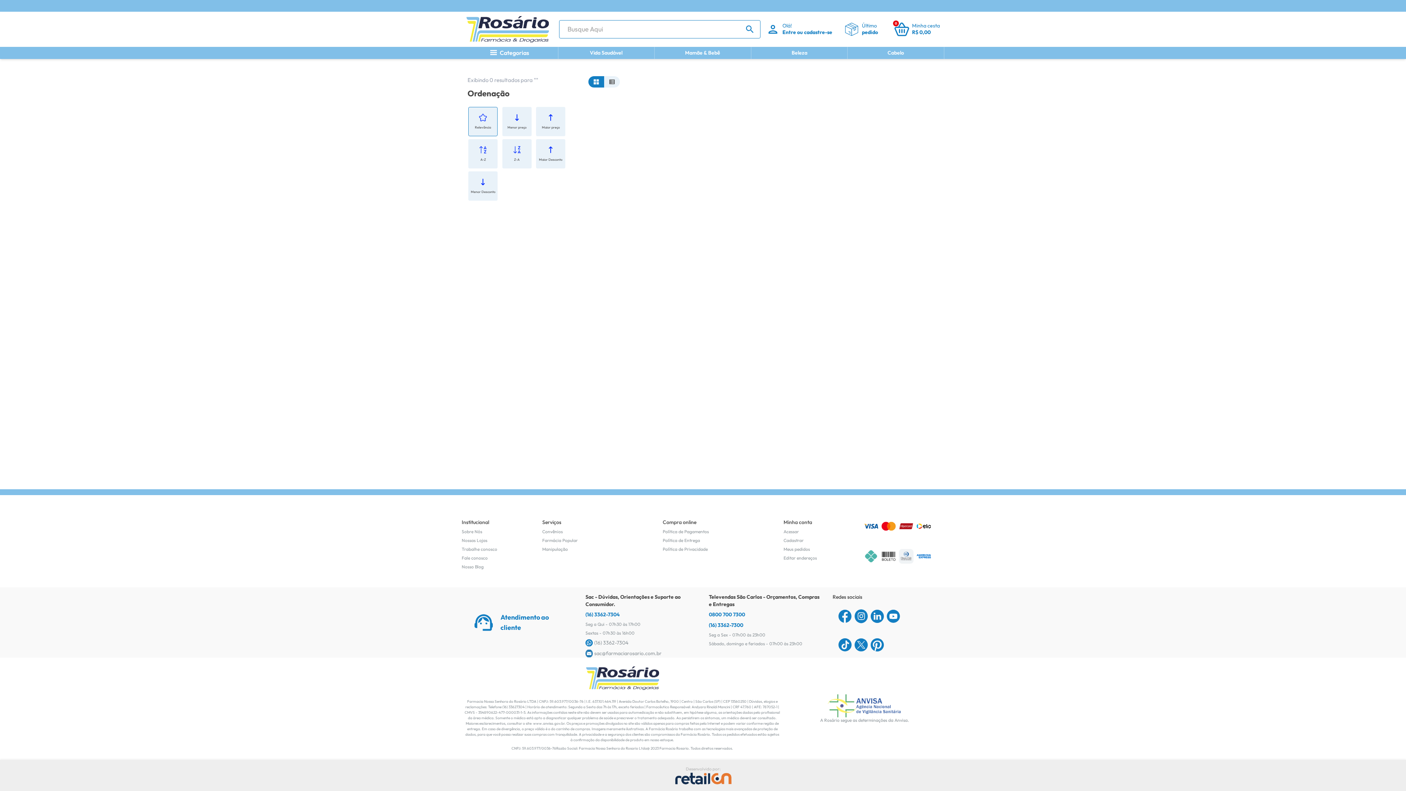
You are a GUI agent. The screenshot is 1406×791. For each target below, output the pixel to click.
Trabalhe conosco (479, 549)
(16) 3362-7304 (602, 614)
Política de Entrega (681, 540)
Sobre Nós (472, 531)
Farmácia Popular (560, 540)
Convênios (552, 531)
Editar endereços (800, 558)
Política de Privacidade (685, 549)
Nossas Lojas (474, 540)
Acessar (791, 531)
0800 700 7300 (727, 614)
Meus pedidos (797, 549)
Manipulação (555, 549)
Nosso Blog (473, 566)
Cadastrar (794, 540)
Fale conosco (475, 558)
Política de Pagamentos (686, 531)
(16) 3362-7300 (726, 625)
